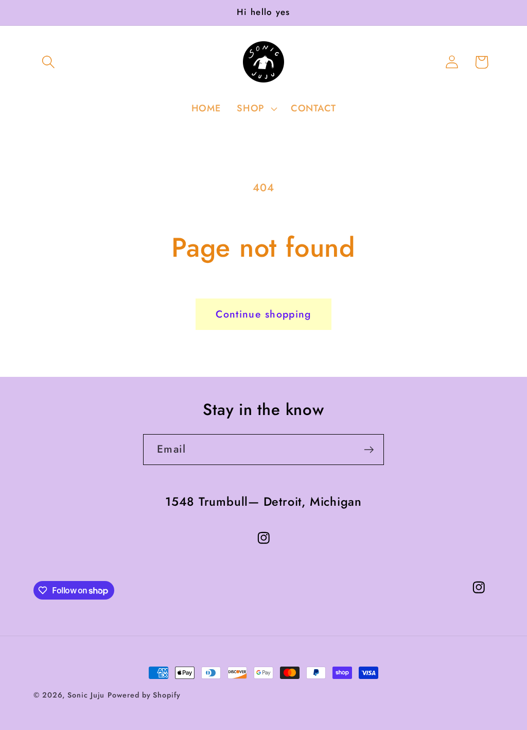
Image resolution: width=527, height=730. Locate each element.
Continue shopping (263, 314)
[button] (48, 62)
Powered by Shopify (144, 695)
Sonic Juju (85, 695)
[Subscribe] (368, 450)
